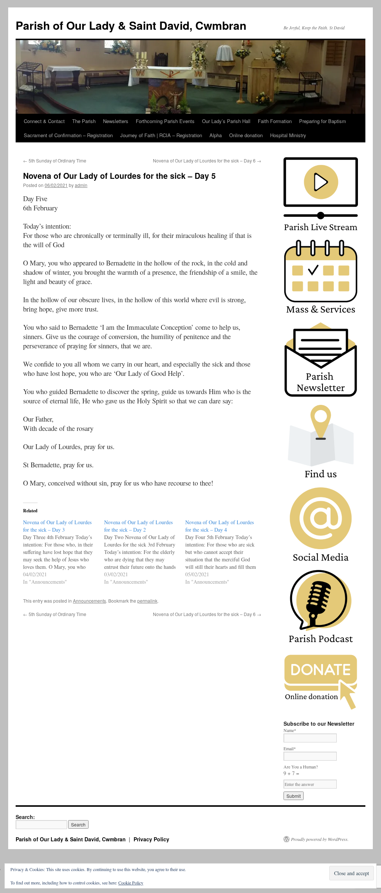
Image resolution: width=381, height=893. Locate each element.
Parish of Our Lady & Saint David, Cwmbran (131, 25)
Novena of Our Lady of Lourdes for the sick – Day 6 (207, 160)
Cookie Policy (130, 883)
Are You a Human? (301, 770)
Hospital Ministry (288, 135)
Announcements (89, 600)
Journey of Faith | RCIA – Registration (161, 135)
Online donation (246, 135)
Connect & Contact (44, 121)
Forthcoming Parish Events (165, 121)
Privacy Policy (151, 839)
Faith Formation (275, 121)
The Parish (84, 121)
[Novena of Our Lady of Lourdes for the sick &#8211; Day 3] (63, 552)
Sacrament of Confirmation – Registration (68, 135)
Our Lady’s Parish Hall (226, 121)
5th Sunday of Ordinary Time (54, 160)
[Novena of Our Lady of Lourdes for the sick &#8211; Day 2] (144, 552)
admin (81, 185)
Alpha (215, 135)
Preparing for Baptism (322, 121)
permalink (147, 600)
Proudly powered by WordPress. (320, 839)
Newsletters (115, 121)
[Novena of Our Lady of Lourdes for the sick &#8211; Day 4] (225, 552)
